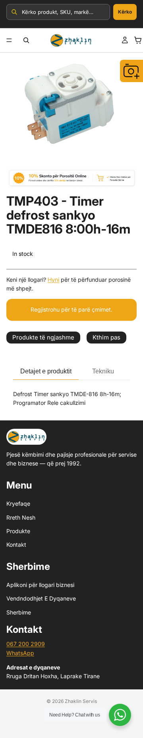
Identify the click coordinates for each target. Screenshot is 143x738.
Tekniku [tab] (103, 371)
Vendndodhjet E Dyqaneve (41, 598)
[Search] (26, 40)
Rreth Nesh (20, 517)
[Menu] (9, 40)
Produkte (18, 531)
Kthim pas (106, 337)
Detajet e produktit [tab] (46, 371)
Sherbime (18, 612)
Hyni (53, 279)
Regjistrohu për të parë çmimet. (71, 309)
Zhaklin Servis (81, 701)
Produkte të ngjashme (43, 337)
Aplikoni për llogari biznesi (40, 584)
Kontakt (16, 544)
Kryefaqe (18, 503)
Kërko (125, 12)
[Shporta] (137, 40)
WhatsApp (20, 653)
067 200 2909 (25, 643)
